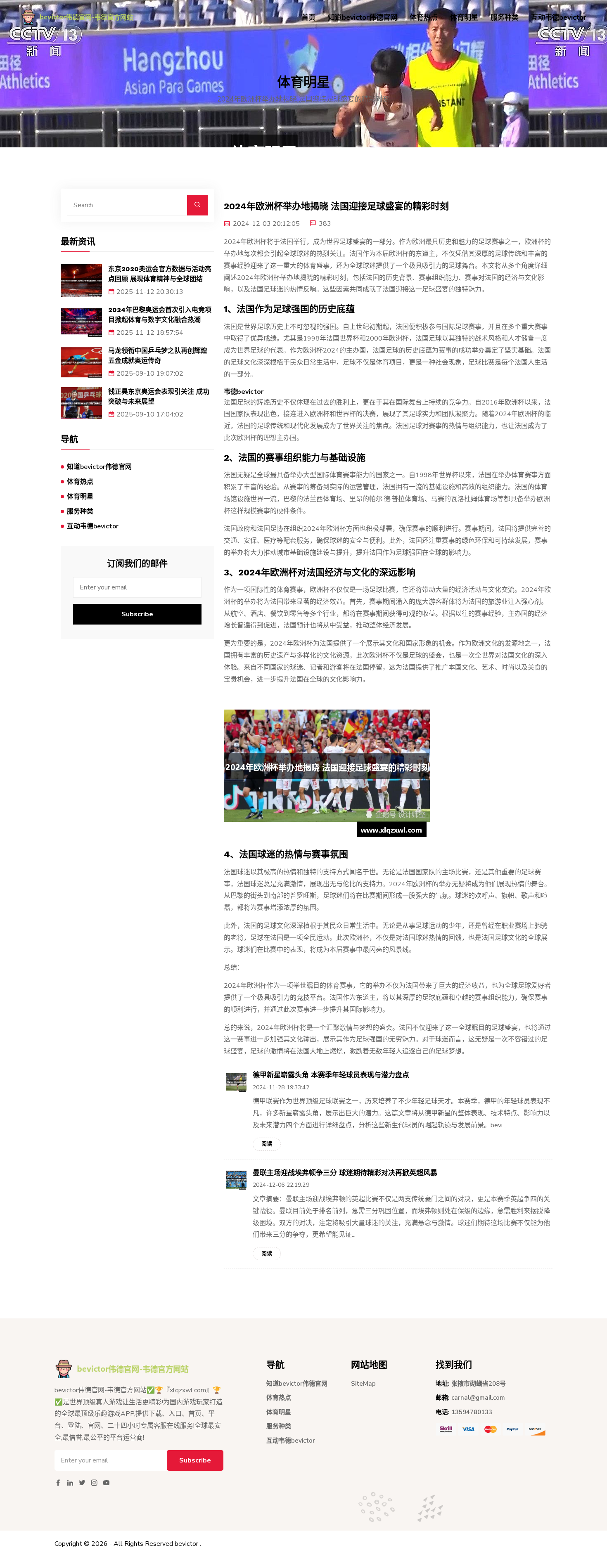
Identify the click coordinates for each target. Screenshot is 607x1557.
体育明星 (464, 17)
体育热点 (424, 17)
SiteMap (363, 1384)
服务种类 (505, 17)
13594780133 (471, 1412)
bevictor (186, 1543)
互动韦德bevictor (558, 17)
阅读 (266, 1144)
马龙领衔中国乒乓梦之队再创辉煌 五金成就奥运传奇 (157, 355)
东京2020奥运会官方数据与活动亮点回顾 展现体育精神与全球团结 (159, 274)
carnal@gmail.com (478, 1398)
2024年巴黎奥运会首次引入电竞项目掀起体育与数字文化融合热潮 (159, 315)
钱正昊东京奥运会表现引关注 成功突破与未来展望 (158, 396)
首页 (308, 17)
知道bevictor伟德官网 (362, 17)
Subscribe (137, 614)
